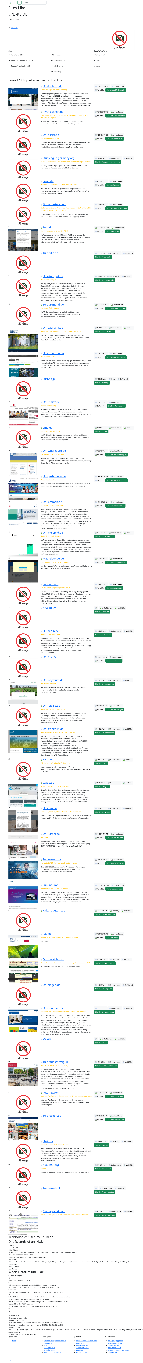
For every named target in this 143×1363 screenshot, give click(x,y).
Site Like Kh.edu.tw (102, 612)
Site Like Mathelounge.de (116, 562)
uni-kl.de (14, 28)
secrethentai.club (82, 1348)
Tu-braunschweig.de (56, 1062)
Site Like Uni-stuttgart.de (104, 280)
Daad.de (48, 181)
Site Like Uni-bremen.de (115, 506)
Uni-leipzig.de (51, 705)
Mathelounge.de (53, 558)
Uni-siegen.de (51, 985)
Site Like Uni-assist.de (115, 139)
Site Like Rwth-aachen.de (116, 116)
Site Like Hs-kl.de (101, 1145)
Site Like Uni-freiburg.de (116, 90)
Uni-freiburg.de (52, 86)
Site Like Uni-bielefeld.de (104, 536)
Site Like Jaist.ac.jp (102, 383)
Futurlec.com (51, 1092)
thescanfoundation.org (52, 1352)
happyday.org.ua (82, 1345)
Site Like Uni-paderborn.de (116, 480)
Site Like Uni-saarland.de (104, 331)
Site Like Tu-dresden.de (115, 1120)
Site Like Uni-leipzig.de (115, 710)
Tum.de (47, 227)
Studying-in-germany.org (59, 158)
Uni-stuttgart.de (53, 276)
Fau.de (47, 933)
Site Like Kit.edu (101, 763)
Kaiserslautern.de (54, 910)
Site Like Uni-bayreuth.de (104, 684)
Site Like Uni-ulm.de (102, 812)
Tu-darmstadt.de (53, 1188)
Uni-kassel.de (51, 834)
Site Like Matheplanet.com (105, 1215)
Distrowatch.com (53, 959)
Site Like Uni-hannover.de (104, 1012)
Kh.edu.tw (49, 607)
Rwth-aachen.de (53, 111)
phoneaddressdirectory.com (86, 1341)
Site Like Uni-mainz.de (116, 406)
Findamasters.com (54, 204)
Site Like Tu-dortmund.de (116, 308)
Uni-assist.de (51, 135)
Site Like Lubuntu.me (114, 889)
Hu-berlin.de (51, 631)
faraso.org (80, 1343)
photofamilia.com (114, 1348)
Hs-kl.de (48, 1141)
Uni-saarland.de (53, 327)
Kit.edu (47, 759)
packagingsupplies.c (115, 1341)
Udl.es (47, 1038)
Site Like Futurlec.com (115, 1096)
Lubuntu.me (50, 885)
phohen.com (112, 1352)
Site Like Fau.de (112, 938)
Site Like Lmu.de (101, 431)
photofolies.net (113, 1345)
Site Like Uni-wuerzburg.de (117, 455)
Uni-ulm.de (50, 808)
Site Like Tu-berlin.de (103, 257)
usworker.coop (49, 1350)
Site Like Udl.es (100, 1043)
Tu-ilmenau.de (52, 859)
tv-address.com (49, 1348)
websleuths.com (82, 1352)
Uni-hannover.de (53, 1008)
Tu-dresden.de (52, 1115)
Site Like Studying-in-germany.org (107, 162)
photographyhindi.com (116, 1343)
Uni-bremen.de (52, 502)
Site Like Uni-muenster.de (116, 357)
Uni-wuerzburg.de (54, 450)
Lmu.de (47, 427)
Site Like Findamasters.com (117, 208)
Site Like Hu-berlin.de (103, 635)
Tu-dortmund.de (53, 304)
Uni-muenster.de (53, 353)
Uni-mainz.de (51, 402)
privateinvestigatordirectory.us (55, 1341)
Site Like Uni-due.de (114, 661)
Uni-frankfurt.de (53, 729)
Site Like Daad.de (113, 185)
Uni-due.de (50, 657)
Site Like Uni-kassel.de (115, 838)
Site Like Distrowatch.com (104, 963)
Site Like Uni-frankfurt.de (104, 733)
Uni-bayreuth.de (53, 680)
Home (130, 3)
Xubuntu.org (51, 1165)
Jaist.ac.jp (49, 379)
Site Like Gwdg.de (101, 786)
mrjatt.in (47, 1345)
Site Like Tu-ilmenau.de (115, 863)
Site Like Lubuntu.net (114, 588)
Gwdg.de (48, 782)
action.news (48, 1343)
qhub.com (79, 1350)
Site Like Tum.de (113, 231)
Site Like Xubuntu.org (103, 1169)
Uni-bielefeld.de (53, 532)
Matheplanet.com (54, 1211)
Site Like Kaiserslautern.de (105, 914)
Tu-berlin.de (50, 253)
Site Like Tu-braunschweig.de (106, 1066)
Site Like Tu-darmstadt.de (104, 1192)
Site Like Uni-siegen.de (103, 989)
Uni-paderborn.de (54, 476)
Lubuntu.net (50, 584)
